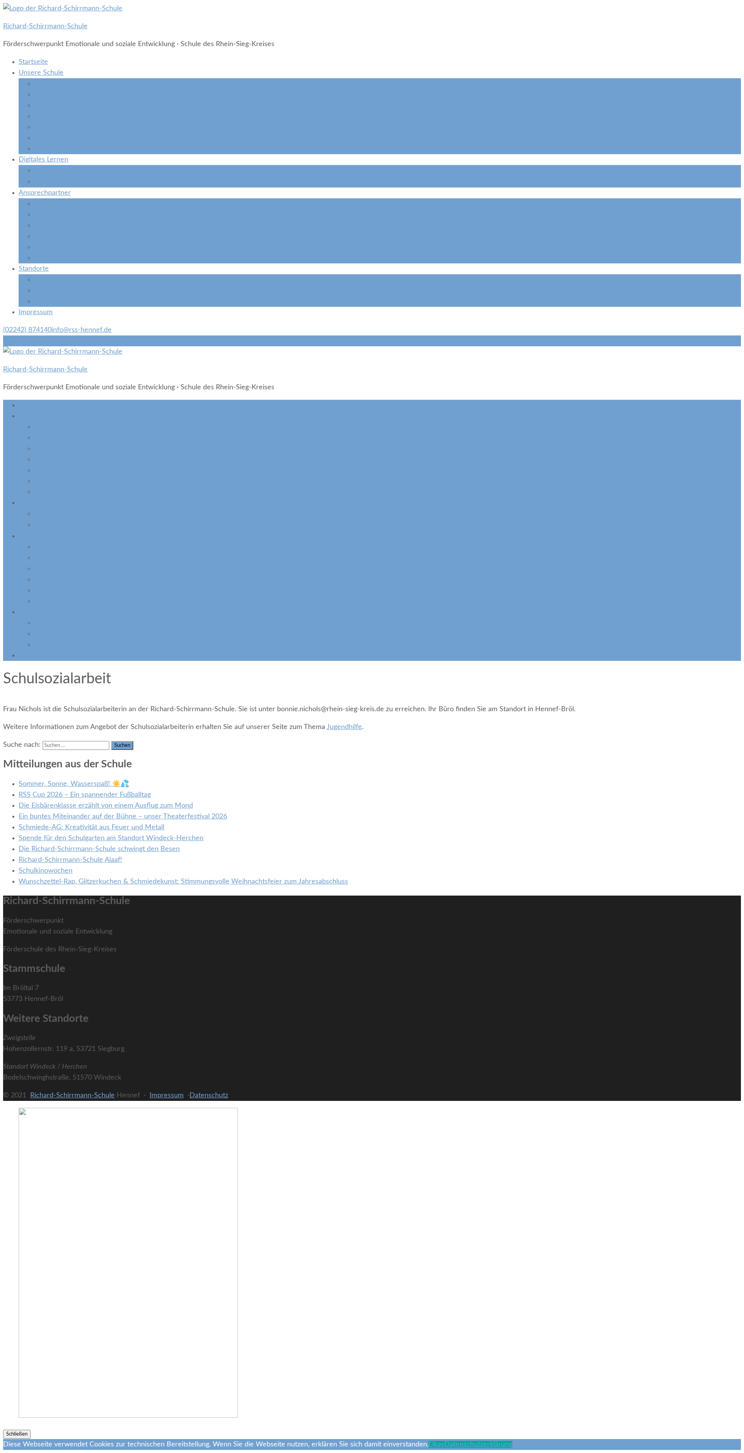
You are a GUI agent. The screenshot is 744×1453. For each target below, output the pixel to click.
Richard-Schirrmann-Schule (45, 26)
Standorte (34, 268)
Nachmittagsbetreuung (69, 148)
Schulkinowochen (45, 870)
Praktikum (49, 236)
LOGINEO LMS (69, 181)
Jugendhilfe (51, 137)
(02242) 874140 (27, 330)
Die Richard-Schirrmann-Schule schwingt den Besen (99, 849)
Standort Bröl (54, 279)
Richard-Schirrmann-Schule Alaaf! (70, 859)
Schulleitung (52, 203)
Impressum (36, 312)
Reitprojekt (50, 127)
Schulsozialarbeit (59, 214)
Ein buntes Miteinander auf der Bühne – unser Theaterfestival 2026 (123, 816)
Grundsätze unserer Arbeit (75, 83)
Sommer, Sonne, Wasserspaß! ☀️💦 (74, 784)
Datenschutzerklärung (478, 1444)
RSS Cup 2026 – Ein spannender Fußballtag (85, 794)
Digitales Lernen (43, 159)
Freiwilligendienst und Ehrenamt (83, 247)
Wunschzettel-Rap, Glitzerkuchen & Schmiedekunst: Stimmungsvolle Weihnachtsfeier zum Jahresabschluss (183, 881)
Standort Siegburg (61, 290)
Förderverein (54, 257)
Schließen (17, 1434)
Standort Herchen (62, 301)
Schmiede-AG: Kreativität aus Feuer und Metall (91, 827)
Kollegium (49, 225)
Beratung (48, 116)
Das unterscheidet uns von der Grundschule (102, 94)
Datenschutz (208, 1095)
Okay (436, 1444)
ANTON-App (67, 170)
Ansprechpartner (45, 192)
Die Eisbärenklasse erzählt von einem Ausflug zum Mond (106, 805)
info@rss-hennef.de (82, 330)
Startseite (33, 61)
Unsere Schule (41, 72)
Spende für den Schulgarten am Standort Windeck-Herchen (111, 838)
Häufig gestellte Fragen (69, 105)
